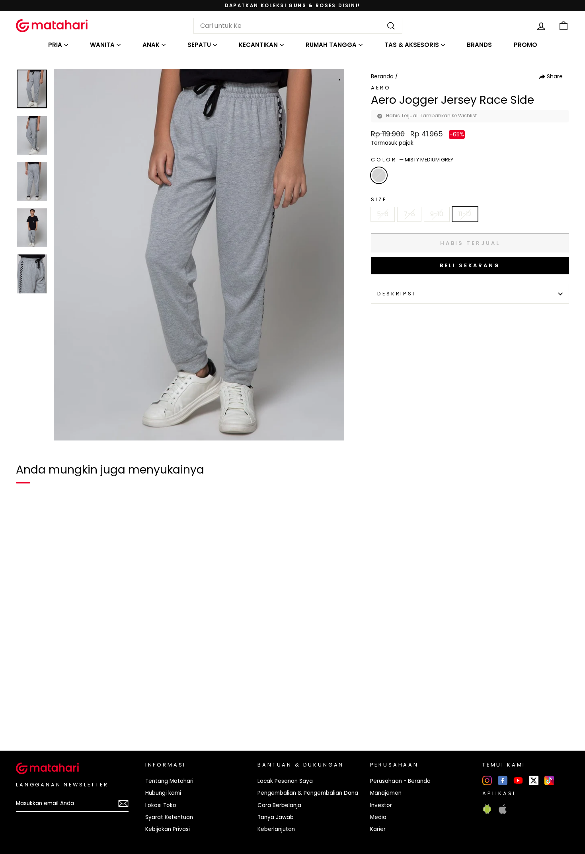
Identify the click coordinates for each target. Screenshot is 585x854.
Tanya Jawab (275, 817)
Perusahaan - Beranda (400, 781)
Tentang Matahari (169, 781)
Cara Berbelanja (279, 805)
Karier (378, 829)
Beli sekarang (470, 265)
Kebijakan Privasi (167, 829)
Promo (525, 45)
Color (412, 159)
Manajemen (386, 793)
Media (378, 817)
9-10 (436, 214)
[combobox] (297, 26)
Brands (479, 45)
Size (378, 199)
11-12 (465, 214)
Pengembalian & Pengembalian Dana (307, 793)
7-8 (409, 214)
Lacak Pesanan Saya (285, 781)
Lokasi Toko (160, 805)
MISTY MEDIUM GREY (379, 175)
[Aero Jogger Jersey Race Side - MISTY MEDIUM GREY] (27, 717)
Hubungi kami (163, 793)
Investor (381, 805)
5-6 (382, 214)
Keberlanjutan (276, 829)
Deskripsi (396, 293)
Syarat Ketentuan (169, 817)
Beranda (382, 76)
